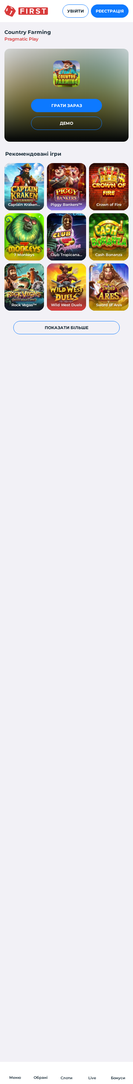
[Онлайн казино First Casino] (26, 11)
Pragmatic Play (21, 39)
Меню (15, 1077)
